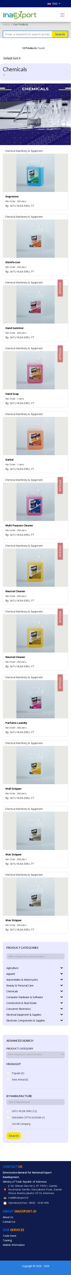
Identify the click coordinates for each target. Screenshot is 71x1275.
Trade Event (9, 1235)
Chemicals (12, 991)
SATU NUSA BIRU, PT (19, 205)
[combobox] (35, 1055)
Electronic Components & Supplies (25, 1020)
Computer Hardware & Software (24, 997)
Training (7, 1240)
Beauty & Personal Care (19, 985)
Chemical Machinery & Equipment (24, 151)
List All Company (21, 1124)
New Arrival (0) (20, 1079)
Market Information (14, 1245)
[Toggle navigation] (62, 15)
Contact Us (9, 1221)
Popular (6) (18, 1073)
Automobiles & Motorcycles (22, 979)
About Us (8, 1217)
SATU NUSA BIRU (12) (24, 1111)
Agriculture (12, 968)
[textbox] (35, 1054)
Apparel (10, 974)
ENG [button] (54, 3)
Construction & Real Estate (21, 1003)
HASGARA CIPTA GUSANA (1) (28, 1117)
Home (6, 24)
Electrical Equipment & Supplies (23, 1014)
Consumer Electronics (18, 1009)
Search (60, 34)
